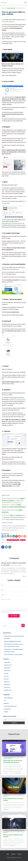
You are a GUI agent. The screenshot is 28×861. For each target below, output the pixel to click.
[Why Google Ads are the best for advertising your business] (14, 747)
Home (7, 854)
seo (5, 542)
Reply (25, 576)
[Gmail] (22, 536)
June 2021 (6, 676)
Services (13, 854)
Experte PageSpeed (17, 225)
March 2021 (6, 681)
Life (5, 700)
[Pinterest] (16, 536)
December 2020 (7, 690)
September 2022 (7, 665)
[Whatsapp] (11, 536)
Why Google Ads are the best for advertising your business (12, 761)
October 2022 (7, 662)
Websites (6, 711)
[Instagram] (8, 536)
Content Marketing (8, 697)
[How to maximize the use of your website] (14, 785)
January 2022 (7, 670)
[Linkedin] (13, 536)
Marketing (6, 703)
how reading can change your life (16, 399)
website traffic (9, 542)
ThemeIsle (19, 857)
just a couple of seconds (8, 21)
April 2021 (6, 679)
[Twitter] (5, 536)
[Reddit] (19, 536)
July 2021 (6, 673)
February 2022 (7, 667)
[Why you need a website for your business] (14, 821)
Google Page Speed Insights (14, 223)
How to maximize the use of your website (13, 654)
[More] (25, 536)
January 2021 (7, 687)
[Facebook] (2, 536)
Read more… (18, 773)
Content (20, 854)
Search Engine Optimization (10, 706)
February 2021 (7, 684)
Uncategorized (7, 709)
